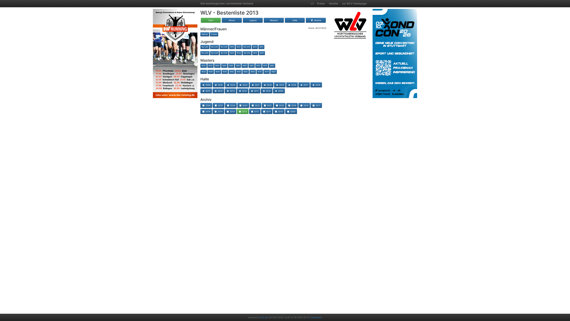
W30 (204, 72)
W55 (239, 72)
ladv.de (264, 317)
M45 (224, 65)
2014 (220, 91)
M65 (252, 65)
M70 (258, 65)
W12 (262, 53)
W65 (253, 72)
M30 (204, 65)
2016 (317, 85)
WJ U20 (205, 53)
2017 (305, 85)
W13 (255, 53)
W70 (260, 72)
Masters (274, 20)
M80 (272, 65)
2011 (256, 91)
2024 (232, 85)
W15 (232, 53)
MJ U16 (224, 47)
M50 (231, 65)
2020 (269, 85)
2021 (256, 85)
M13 (255, 47)
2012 (244, 91)
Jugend (252, 20)
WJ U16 (224, 53)
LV (312, 3)
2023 (244, 85)
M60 (245, 65)
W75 (267, 72)
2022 (257, 105)
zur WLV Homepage (354, 3)
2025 (220, 85)
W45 (225, 72)
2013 (232, 91)
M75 (265, 65)
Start (210, 20)
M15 (232, 47)
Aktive (232, 20)
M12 (261, 47)
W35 (211, 72)
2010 (268, 91)
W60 (246, 72)
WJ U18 (214, 53)
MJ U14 (246, 47)
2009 (280, 91)
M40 (217, 65)
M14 (238, 47)
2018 (293, 85)
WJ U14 (247, 53)
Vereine (333, 3)
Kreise (321, 3)
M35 (210, 65)
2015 (207, 91)
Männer (205, 34)
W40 (218, 72)
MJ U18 (214, 47)
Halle (294, 20)
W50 (232, 72)
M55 (238, 65)
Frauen (214, 34)
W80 (273, 72)
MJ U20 (205, 47)
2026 (207, 85)
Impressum (316, 317)
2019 (281, 85)
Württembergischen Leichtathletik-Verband (226, 3)
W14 (239, 53)
